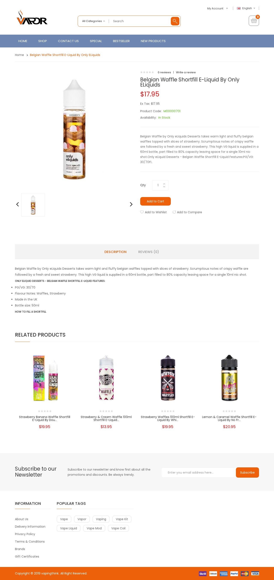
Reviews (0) (148, 252)
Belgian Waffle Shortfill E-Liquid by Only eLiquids (65, 55)
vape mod (94, 528)
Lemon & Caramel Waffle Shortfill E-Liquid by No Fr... (229, 418)
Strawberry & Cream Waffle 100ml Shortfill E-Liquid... (106, 418)
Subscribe (247, 472)
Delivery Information (30, 526)
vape (64, 519)
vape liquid (68, 528)
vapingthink (50, 573)
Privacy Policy (25, 534)
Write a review (186, 72)
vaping (101, 519)
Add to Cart (155, 201)
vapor (81, 519)
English (247, 8)
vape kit (122, 519)
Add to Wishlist (156, 212)
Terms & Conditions (30, 541)
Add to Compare (189, 212)
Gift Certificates (27, 556)
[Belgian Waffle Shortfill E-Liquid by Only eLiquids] (33, 205)
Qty (143, 185)
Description (115, 252)
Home (19, 55)
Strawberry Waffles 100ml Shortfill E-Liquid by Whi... (168, 418)
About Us (21, 519)
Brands (20, 549)
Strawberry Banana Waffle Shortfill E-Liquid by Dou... (44, 418)
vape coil (118, 528)
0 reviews (164, 72)
